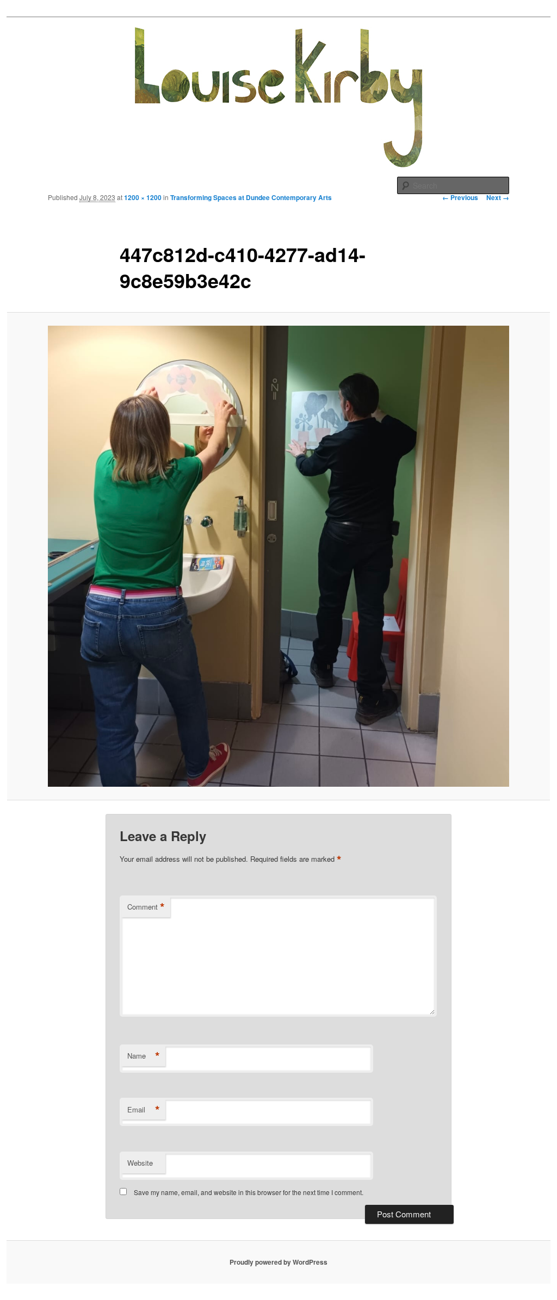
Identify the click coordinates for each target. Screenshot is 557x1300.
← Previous (460, 197)
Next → (497, 197)
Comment (146, 907)
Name (143, 1056)
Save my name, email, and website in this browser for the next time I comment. (248, 1192)
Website (140, 1163)
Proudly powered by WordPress (278, 1262)
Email (143, 1109)
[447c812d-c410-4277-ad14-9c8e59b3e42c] (278, 556)
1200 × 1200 (143, 197)
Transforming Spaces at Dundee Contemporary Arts (251, 197)
